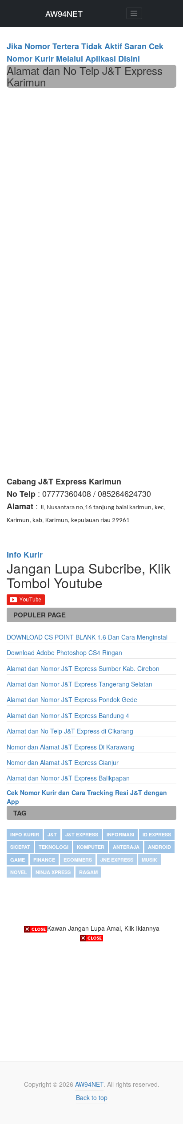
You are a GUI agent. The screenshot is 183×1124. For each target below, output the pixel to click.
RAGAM (88, 872)
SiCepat (20, 846)
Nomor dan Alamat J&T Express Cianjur (63, 762)
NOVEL (18, 872)
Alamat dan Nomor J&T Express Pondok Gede (72, 699)
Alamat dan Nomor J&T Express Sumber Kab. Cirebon (83, 668)
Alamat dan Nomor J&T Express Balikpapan (68, 777)
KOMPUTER (90, 846)
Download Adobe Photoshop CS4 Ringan (64, 652)
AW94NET (64, 13)
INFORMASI (120, 834)
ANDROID (159, 846)
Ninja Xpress (53, 872)
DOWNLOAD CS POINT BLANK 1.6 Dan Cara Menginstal (87, 636)
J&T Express (81, 834)
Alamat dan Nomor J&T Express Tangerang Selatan (79, 683)
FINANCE (44, 859)
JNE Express (116, 859)
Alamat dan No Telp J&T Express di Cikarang (70, 730)
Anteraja (126, 846)
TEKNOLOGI (53, 846)
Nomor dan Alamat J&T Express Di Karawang (71, 746)
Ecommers (78, 859)
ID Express (157, 834)
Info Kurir (24, 834)
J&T (52, 834)
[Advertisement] (91, 183)
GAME (17, 859)
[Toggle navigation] (134, 13)
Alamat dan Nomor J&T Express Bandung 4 (68, 715)
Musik (149, 859)
